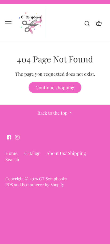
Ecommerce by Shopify (43, 184)
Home (11, 153)
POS (9, 184)
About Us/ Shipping (66, 153)
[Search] (87, 23)
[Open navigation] (8, 23)
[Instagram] (17, 137)
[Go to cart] (99, 23)
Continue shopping (55, 87)
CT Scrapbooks (53, 178)
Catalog (32, 153)
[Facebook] (9, 137)
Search (12, 159)
